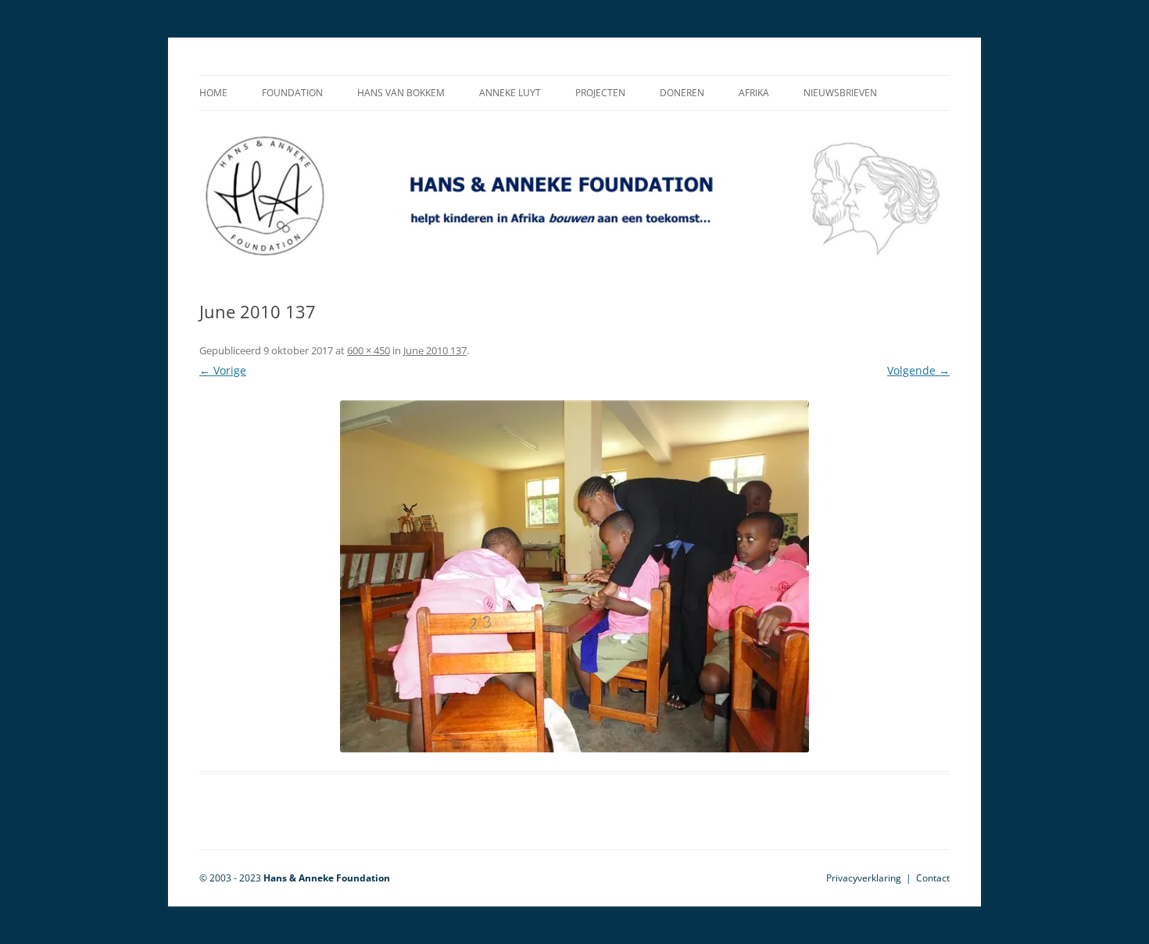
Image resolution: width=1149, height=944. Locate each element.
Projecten (600, 92)
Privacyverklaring (863, 878)
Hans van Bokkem (401, 92)
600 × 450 (368, 350)
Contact (933, 878)
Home (213, 92)
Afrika (754, 92)
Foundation (292, 92)
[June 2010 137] (574, 576)
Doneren (682, 92)
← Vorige (222, 370)
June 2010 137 (435, 350)
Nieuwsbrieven (840, 92)
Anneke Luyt (510, 92)
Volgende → (918, 370)
